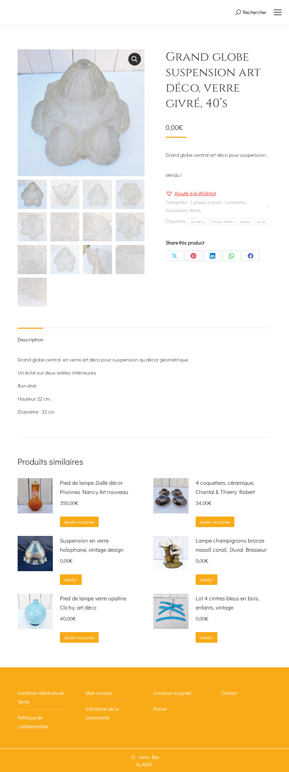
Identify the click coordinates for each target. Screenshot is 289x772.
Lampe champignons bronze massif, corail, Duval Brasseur (231, 545)
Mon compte (99, 693)
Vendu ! (71, 579)
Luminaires (235, 202)
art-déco (198, 222)
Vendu (195, 210)
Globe (245, 222)
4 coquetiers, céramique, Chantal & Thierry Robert (225, 487)
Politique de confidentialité (33, 722)
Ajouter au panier (79, 522)
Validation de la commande (102, 713)
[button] (134, 59)
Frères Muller (222, 222)
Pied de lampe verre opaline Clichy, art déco (93, 602)
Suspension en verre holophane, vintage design (92, 545)
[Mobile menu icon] (277, 12)
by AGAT (144, 764)
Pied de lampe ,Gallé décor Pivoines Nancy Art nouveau (94, 487)
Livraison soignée (172, 693)
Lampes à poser (206, 202)
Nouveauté (176, 210)
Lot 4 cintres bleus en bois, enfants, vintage (227, 602)
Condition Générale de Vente (41, 697)
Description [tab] (30, 339)
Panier (160, 708)
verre (261, 222)
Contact (229, 693)
